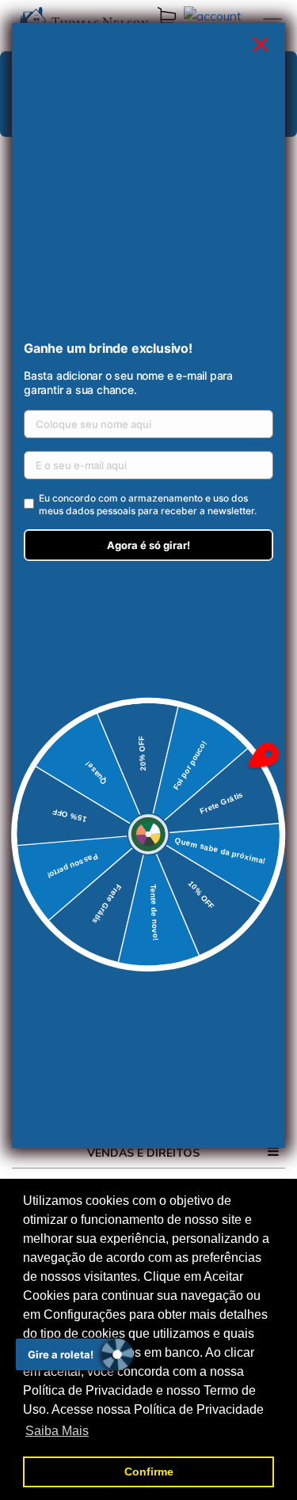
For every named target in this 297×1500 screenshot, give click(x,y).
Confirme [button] (148, 1471)
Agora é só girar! (148, 545)
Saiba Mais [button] (57, 1431)
